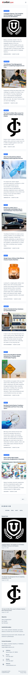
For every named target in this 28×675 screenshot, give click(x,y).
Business (6, 306)
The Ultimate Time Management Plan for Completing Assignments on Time (14, 66)
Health (5, 154)
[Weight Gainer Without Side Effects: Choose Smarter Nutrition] (14, 271)
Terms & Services (22, 671)
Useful (21, 510)
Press (12, 510)
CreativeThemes (5, 672)
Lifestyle (6, 110)
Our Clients (4, 621)
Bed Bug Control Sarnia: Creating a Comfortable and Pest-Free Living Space (13, 407)
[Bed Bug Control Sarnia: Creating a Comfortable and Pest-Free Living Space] (14, 419)
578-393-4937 (9, 656)
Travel (5, 204)
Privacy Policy (23, 672)
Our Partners (5, 623)
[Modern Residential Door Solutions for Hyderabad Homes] (14, 322)
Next (23, 499)
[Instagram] (6, 506)
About (16, 510)
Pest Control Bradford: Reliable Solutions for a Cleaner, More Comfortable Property (12, 356)
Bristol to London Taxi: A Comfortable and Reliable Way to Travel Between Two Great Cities (13, 209)
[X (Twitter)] (4, 506)
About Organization (6, 619)
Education (6, 10)
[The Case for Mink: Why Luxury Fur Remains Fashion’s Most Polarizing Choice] (14, 127)
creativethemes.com (11, 665)
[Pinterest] (8, 506)
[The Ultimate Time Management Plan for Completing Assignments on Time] (14, 78)
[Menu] (25, 2)
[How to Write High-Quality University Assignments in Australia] (14, 470)
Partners (7, 510)
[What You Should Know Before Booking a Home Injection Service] (14, 169)
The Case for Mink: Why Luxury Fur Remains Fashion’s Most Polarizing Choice (13, 114)
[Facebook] (2, 506)
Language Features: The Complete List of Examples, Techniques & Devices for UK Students (13, 15)
